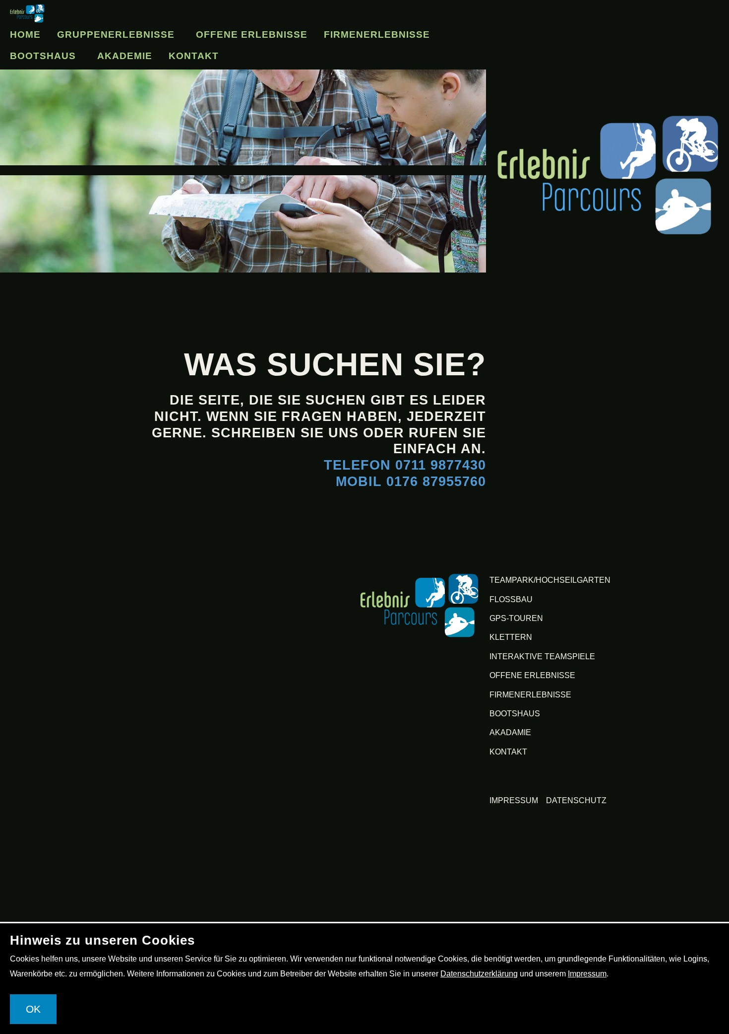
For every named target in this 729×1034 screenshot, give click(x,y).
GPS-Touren (516, 618)
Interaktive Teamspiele (542, 656)
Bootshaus (183, 56)
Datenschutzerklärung (479, 973)
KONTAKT (508, 752)
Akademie (273, 56)
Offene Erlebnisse (279, 31)
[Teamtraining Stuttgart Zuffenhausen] (420, 605)
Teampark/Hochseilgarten (549, 580)
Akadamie (510, 732)
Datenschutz (576, 800)
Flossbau (511, 599)
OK (33, 1009)
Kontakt (348, 56)
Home (27, 31)
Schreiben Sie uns (285, 432)
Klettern (510, 637)
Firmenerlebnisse (70, 56)
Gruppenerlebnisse (127, 31)
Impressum (513, 800)
